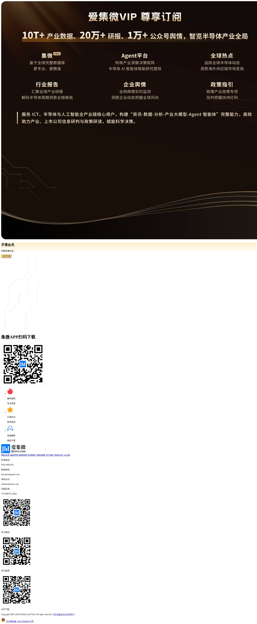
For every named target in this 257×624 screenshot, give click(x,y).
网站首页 (5, 455)
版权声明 (14, 455)
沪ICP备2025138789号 (63, 614)
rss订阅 (67, 455)
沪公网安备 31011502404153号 (20, 621)
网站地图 (41, 455)
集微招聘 (23, 455)
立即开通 (6, 256)
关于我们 (50, 455)
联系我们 (32, 455)
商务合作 (59, 455)
